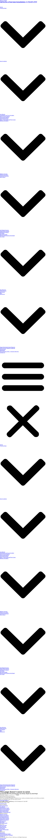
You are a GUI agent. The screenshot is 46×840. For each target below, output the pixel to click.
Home (1, 7)
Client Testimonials (4, 829)
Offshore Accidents (4, 815)
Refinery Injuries (3, 174)
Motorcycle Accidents (5, 116)
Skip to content (3, 0)
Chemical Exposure (4, 176)
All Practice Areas (4, 805)
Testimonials (3, 349)
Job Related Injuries (4, 230)
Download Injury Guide (5, 834)
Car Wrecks (2, 114)
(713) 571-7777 (3, 803)
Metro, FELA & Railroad (5, 812)
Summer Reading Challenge (6, 835)
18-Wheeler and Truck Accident (7, 115)
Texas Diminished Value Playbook (7, 347)
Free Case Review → (4, 800)
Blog (1, 293)
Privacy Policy (3, 838)
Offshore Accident (4, 175)
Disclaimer (2, 839)
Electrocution (3, 821)
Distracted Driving (4, 118)
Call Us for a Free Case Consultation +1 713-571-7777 (18, 2)
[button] (23, 398)
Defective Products (4, 232)
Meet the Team (3, 825)
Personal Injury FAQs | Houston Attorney (9, 351)
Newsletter (2, 350)
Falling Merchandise (4, 231)
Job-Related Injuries (4, 817)
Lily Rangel (2, 292)
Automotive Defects (4, 117)
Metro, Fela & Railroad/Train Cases (8, 119)
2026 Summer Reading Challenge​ (7, 348)
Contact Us (2, 352)
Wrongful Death (3, 234)
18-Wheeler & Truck (4, 808)
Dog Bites (2, 233)
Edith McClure (3, 291)
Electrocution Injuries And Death (7, 235)
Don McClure (3, 289)
